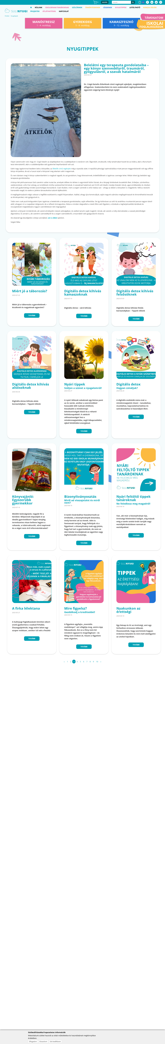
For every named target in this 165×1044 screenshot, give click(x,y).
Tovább (31, 315)
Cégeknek (107, 7)
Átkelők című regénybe (62, 168)
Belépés (104, 2)
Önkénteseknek (92, 7)
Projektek (35, 11)
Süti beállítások (55, 1041)
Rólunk (38, 7)
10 (97, 661)
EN (140, 2)
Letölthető (134, 7)
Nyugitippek (120, 7)
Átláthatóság (49, 11)
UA (143, 2)
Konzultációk (150, 7)
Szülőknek (77, 7)
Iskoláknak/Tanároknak (57, 7)
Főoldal (7, 16)
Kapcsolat (64, 11)
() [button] (97, 2)
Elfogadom (33, 1041)
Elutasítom (43, 1041)
